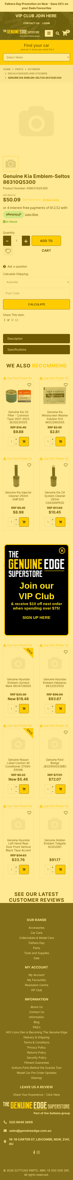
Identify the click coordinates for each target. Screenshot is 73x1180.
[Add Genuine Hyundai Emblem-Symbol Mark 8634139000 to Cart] (24, 708)
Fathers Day (37, 943)
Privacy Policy (36, 1047)
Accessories (36, 927)
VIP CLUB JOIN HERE (36, 15)
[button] (8, 251)
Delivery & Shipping (36, 1037)
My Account (36, 975)
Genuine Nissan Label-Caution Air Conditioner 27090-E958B (18, 764)
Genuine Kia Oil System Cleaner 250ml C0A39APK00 (54, 497)
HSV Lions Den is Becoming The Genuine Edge (36, 1032)
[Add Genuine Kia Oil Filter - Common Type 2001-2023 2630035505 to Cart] (24, 441)
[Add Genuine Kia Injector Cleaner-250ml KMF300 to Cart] (24, 522)
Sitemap (36, 1077)
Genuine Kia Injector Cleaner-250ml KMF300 (18, 496)
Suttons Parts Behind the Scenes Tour (37, 1067)
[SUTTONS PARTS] (21, 33)
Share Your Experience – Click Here (36, 1094)
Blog (37, 1022)
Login (46, 23)
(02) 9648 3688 (21, 1122)
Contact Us (36, 1012)
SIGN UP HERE (36, 617)
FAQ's (36, 1027)
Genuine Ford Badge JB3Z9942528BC (55, 763)
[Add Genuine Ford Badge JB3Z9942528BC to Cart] (60, 789)
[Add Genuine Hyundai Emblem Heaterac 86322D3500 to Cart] (60, 708)
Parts (36, 948)
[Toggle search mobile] (56, 33)
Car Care (36, 932)
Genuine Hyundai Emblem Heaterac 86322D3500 (55, 682)
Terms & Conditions (36, 1042)
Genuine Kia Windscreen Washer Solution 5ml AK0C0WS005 (55, 417)
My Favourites (36, 980)
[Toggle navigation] (49, 33)
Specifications (17, 349)
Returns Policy (36, 1052)
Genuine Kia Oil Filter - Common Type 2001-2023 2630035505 (18, 417)
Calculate (36, 304)
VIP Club (36, 990)
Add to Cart (46, 242)
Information (36, 1017)
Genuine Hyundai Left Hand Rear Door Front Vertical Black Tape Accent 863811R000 (18, 846)
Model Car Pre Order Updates (36, 1072)
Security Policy (36, 1057)
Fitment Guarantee (36, 1062)
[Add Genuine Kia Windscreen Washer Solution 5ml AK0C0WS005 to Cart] (60, 441)
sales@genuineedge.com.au (30, 1131)
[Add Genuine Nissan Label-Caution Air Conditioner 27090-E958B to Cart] (24, 789)
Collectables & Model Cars (36, 937)
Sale (36, 958)
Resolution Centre (36, 985)
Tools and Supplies (36, 953)
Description (15, 338)
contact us (31, 23)
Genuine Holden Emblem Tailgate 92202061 (55, 843)
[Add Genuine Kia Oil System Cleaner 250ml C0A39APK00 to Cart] (60, 522)
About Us (36, 1007)
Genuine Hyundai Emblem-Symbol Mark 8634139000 (18, 682)
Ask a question (17, 266)
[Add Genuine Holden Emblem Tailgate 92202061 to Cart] (60, 869)
